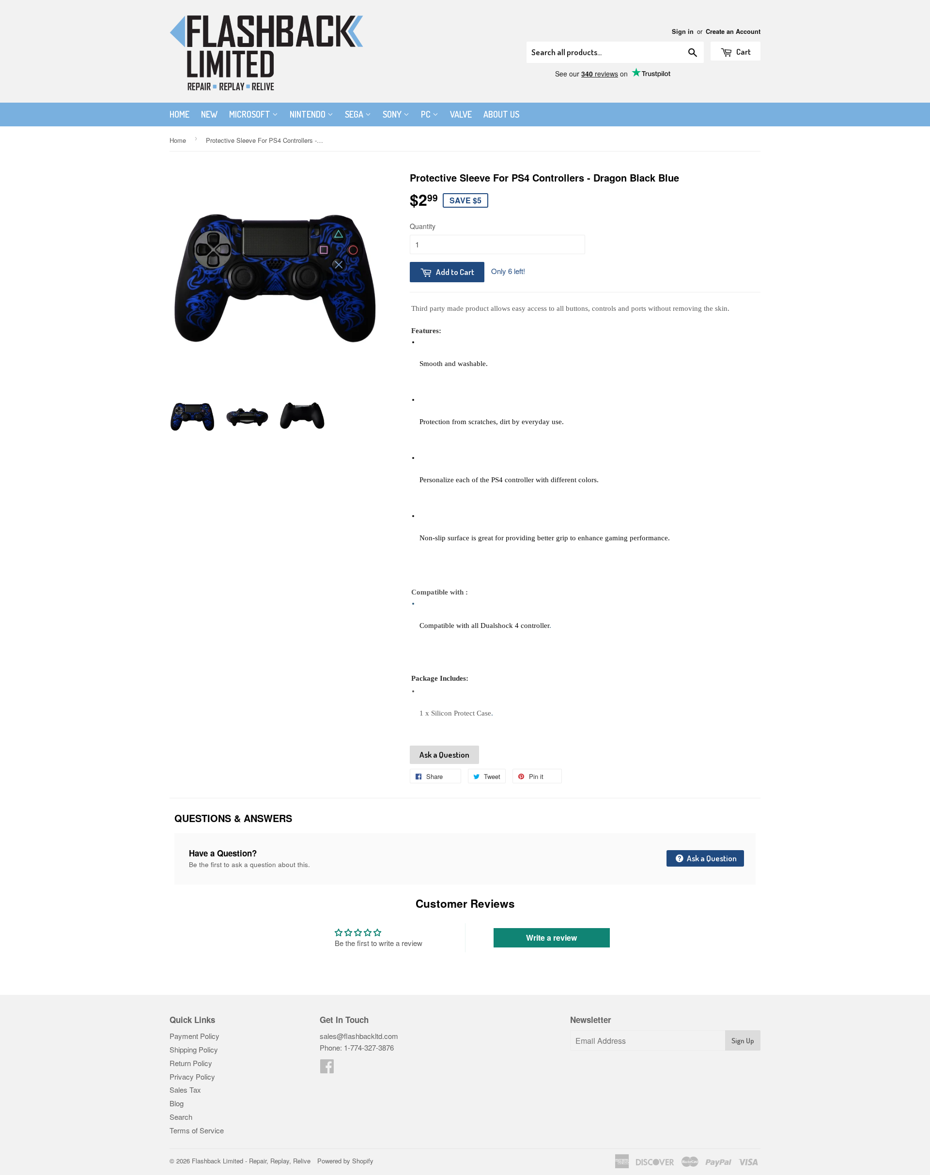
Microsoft (250, 114)
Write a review (551, 937)
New (209, 114)
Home (179, 114)
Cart (743, 51)
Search (181, 1117)
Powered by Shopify (345, 1160)
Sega (355, 114)
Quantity (422, 226)
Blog (177, 1103)
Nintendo (308, 114)
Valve (461, 114)
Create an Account (733, 31)
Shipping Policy (194, 1049)
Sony (393, 114)
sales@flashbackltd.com (359, 1036)
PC (427, 114)
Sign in (683, 31)
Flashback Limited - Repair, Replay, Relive (251, 1160)
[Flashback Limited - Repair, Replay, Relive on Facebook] (327, 1069)
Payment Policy (194, 1036)
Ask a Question (444, 754)
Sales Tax (185, 1089)
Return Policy (191, 1063)
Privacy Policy (192, 1076)
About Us (501, 114)
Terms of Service (197, 1130)
